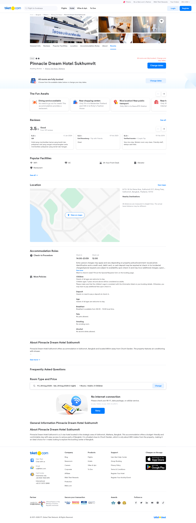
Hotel (31, 15)
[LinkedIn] (147, 503)
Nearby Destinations (131, 196)
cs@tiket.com (41, 469)
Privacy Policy (116, 465)
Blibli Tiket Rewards (161, 2)
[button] (75, 215)
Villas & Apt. (92, 465)
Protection (68, 482)
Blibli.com (68, 486)
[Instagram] (157, 503)
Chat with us (40, 462)
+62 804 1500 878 (43, 478)
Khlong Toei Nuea (56, 15)
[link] (173, 8)
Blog (66, 457)
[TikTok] (163, 503)
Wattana (45, 15)
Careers (67, 465)
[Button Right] (164, 128)
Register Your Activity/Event (121, 478)
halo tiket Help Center (119, 457)
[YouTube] (152, 503)
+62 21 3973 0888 (43, 483)
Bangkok (38, 15)
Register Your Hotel (117, 474)
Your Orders (174, 2)
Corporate (68, 469)
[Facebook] (136, 503)
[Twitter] (141, 503)
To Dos (90, 469)
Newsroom (68, 461)
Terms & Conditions (118, 469)
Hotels (90, 461)
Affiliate (67, 474)
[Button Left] (158, 128)
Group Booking (116, 461)
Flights (90, 457)
